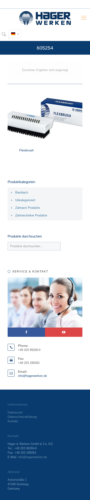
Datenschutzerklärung (22, 417)
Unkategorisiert (25, 200)
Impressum (15, 412)
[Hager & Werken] (45, 18)
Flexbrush (26, 150)
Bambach (21, 192)
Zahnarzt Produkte (27, 207)
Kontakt (13, 421)
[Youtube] (63, 332)
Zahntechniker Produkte (31, 215)
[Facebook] (26, 332)
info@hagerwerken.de (32, 376)
